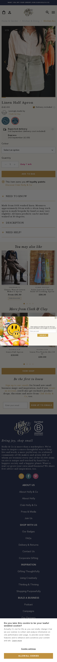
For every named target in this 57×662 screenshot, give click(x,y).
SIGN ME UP (43, 335)
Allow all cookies (28, 656)
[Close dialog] (55, 318)
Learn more (17, 641)
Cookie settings (28, 649)
